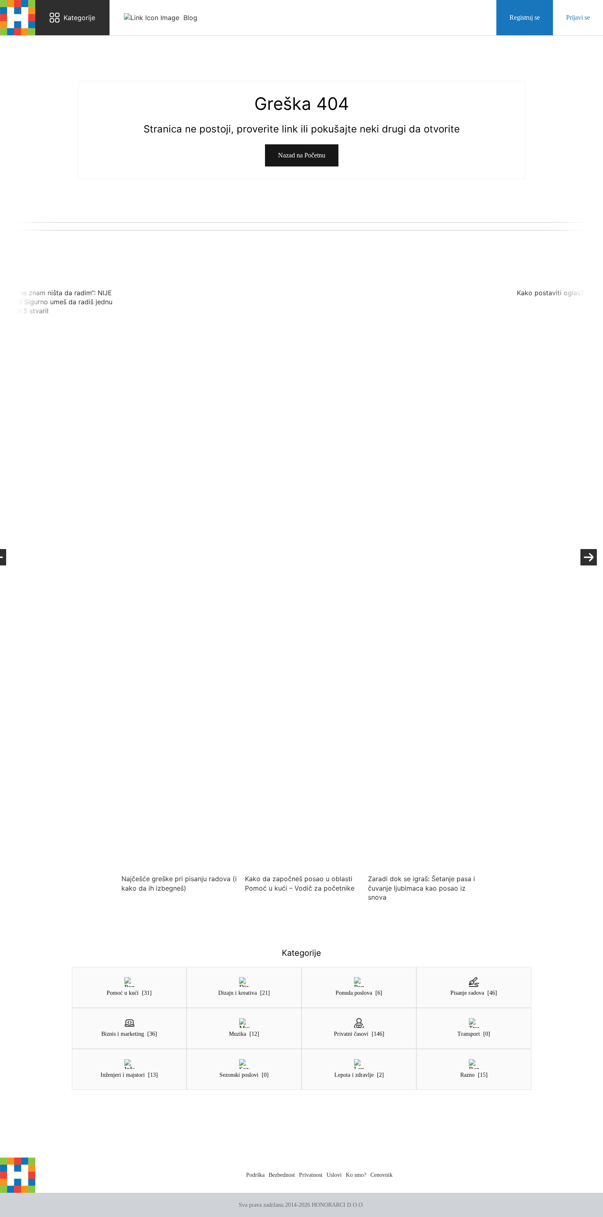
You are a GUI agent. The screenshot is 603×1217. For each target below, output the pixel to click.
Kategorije (79, 18)
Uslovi (334, 1175)
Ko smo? (356, 1175)
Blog (190, 18)
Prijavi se (578, 17)
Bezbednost (282, 1175)
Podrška (255, 1175)
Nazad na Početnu (301, 155)
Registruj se (524, 17)
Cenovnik (381, 1175)
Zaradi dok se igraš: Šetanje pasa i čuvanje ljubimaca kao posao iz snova (419, 888)
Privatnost (310, 1175)
